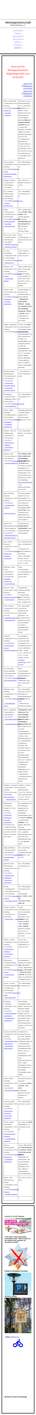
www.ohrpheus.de (11, 799)
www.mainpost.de (9, 599)
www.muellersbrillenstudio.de (12, 724)
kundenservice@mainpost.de (12, 597)
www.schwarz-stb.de (10, 997)
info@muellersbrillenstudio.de (13, 719)
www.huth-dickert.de (9, 513)
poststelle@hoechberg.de (11, 618)
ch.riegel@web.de (17, 855)
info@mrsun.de (9, 919)
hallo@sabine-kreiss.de (11, 535)
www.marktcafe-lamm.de (10, 650)
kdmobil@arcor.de (17, 201)
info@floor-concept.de (11, 244)
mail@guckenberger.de (18, 404)
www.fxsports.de (9, 262)
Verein (17, 33)
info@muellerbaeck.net (18, 698)
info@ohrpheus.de (9, 797)
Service (17, 42)
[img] (18, 11)
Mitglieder (17, 36)
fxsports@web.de (18, 260)
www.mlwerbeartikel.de (10, 680)
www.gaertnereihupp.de (11, 463)
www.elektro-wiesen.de (11, 1194)
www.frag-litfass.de (10, 584)
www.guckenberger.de (10, 406)
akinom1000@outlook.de (11, 1090)
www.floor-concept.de (11, 247)
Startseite (17, 31)
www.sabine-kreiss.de (10, 538)
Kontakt (18, 45)
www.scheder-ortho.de (11, 901)
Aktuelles (17, 39)
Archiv (17, 48)
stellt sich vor (12, 1337)
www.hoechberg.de (10, 620)
